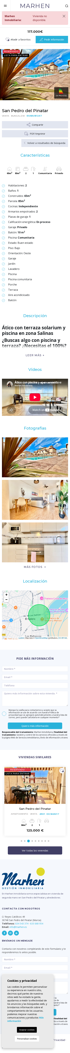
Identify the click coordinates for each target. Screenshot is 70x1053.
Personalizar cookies (27, 1038)
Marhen (35, 6)
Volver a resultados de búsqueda (46, 143)
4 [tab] (32, 841)
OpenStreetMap (41, 637)
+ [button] (6, 595)
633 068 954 (36, 923)
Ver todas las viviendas (35, 850)
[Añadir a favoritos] (62, 770)
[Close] (64, 16)
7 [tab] (42, 841)
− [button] (6, 600)
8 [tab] (45, 841)
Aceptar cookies (27, 1029)
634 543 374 (21, 923)
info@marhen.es (18, 927)
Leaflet (21, 637)
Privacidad (59, 1040)
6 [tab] (39, 841)
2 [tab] (25, 841)
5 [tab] (35, 841)
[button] (35, 567)
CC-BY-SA (62, 637)
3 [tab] (28, 841)
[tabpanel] (35, 801)
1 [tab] (21, 841)
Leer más (34, 355)
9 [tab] (48, 841)
